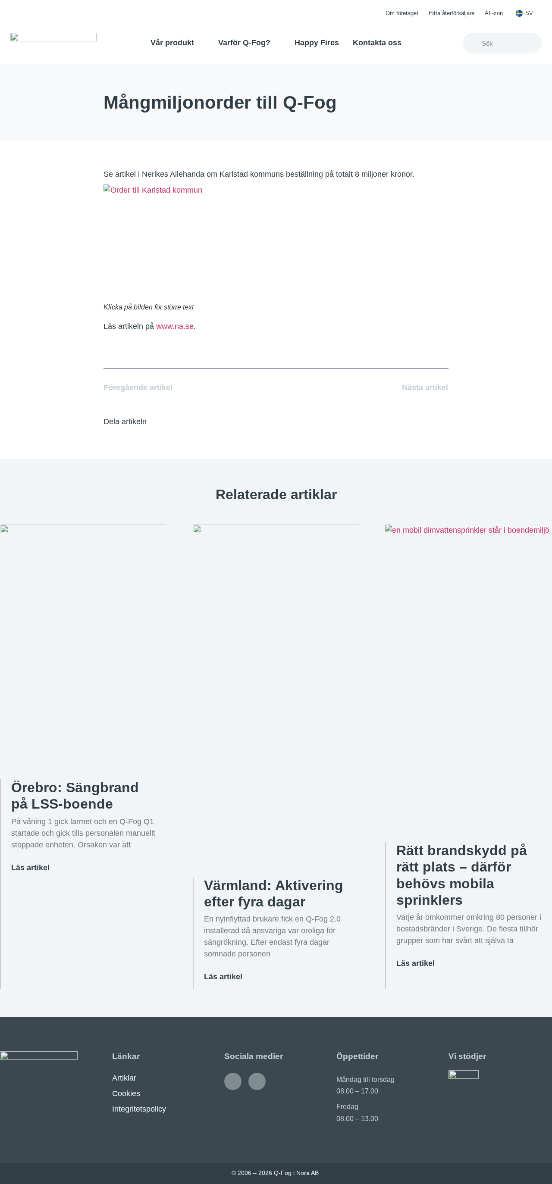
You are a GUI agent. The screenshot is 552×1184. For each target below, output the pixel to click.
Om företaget (402, 13)
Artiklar (124, 1078)
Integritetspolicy (139, 1109)
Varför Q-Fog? (244, 42)
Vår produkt (172, 42)
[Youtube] (257, 1081)
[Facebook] (233, 1081)
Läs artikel (30, 868)
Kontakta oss (377, 42)
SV (529, 13)
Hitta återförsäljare (451, 13)
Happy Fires (317, 42)
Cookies (126, 1093)
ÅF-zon (494, 13)
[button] (165, 421)
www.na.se (175, 326)
